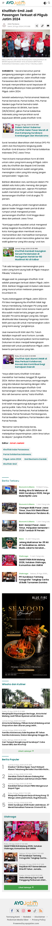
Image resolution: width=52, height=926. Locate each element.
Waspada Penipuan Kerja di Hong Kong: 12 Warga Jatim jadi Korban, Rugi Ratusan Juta (28, 796)
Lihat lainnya (25, 887)
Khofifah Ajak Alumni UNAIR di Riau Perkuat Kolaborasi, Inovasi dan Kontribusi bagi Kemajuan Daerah (31, 362)
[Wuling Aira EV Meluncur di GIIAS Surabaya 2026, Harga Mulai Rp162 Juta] (9, 492)
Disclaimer (40, 916)
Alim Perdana (13, 24)
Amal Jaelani (17, 443)
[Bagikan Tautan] (37, 26)
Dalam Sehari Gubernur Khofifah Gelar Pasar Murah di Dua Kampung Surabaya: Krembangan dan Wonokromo (31, 131)
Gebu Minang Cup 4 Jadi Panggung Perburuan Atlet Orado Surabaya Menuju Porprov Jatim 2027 (32, 878)
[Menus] (3, 3)
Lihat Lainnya (25, 751)
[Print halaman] (48, 26)
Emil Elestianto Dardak (36, 459)
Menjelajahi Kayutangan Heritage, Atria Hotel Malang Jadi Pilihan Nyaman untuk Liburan (24, 714)
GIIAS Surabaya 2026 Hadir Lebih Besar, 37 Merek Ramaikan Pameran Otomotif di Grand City (28, 806)
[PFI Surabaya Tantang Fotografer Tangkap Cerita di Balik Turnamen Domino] (9, 578)
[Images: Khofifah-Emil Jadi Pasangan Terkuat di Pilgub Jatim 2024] (26, 43)
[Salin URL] (42, 26)
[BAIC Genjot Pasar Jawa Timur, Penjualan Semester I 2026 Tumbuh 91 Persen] (9, 526)
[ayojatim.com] (15, 3)
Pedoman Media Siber (18, 919)
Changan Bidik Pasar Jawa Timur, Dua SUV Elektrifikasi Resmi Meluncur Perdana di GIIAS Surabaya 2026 (33, 512)
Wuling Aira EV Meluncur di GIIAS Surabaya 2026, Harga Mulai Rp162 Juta (34, 493)
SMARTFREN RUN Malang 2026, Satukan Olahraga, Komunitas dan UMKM (32, 562)
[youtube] (29, 910)
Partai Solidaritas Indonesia (17, 454)
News (21, 539)
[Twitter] (17, 910)
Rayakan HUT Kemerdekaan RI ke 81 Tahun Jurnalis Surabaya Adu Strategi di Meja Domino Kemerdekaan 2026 (32, 867)
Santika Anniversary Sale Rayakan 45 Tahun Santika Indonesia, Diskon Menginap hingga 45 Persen (25, 733)
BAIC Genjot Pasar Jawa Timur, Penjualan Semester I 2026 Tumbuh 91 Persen (34, 528)
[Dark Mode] (45, 3)
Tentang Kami (13, 916)
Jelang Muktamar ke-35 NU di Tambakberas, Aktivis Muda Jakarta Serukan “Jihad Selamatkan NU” (34, 546)
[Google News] (35, 910)
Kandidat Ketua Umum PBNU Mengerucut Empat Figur (28, 787)
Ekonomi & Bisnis (26, 487)
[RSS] (40, 910)
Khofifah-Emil (10, 464)
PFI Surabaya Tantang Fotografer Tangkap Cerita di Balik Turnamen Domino (34, 579)
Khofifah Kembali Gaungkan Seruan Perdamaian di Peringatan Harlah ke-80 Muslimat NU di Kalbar (30, 255)
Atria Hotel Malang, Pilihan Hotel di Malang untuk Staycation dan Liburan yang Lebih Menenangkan (26, 724)
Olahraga (23, 556)
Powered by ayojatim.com (26, 923)
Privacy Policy (38, 919)
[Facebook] (12, 910)
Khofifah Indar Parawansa (16, 449)
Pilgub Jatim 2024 (12, 459)
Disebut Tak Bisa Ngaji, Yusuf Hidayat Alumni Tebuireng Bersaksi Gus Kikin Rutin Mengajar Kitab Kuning (28, 768)
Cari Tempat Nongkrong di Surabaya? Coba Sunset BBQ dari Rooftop (23, 743)
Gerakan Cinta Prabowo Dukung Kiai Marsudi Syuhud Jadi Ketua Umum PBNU (27, 777)
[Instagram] (23, 910)
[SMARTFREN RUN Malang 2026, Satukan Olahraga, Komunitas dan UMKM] (9, 561)
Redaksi (27, 916)
